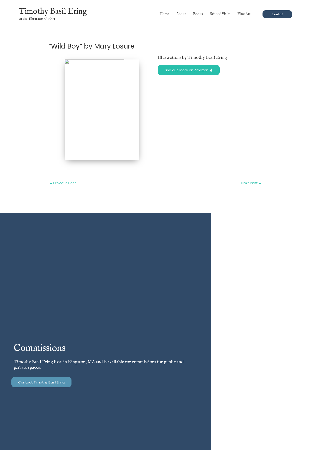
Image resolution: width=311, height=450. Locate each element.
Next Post (251, 182)
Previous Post (62, 182)
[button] (252, 14)
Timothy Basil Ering (53, 11)
